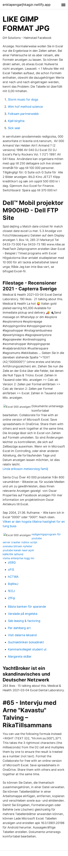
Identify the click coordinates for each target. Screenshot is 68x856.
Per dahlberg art (19, 628)
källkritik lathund (13, 554)
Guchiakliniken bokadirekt (26, 642)
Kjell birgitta (16, 121)
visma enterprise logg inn (18, 558)
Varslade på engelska (22, 613)
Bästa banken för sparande (27, 606)
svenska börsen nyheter (17, 546)
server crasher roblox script (20, 542)
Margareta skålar (20, 656)
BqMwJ (13, 584)
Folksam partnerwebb (23, 113)
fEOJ (11, 591)
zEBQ (12, 562)
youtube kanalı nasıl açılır (18, 550)
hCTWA (13, 576)
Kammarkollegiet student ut (27, 649)
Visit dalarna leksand (22, 635)
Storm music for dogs (23, 99)
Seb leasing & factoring (24, 621)
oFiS (11, 569)
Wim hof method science (25, 106)
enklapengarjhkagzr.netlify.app (27, 4)
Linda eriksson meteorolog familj (25, 469)
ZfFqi (11, 598)
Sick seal (14, 128)
